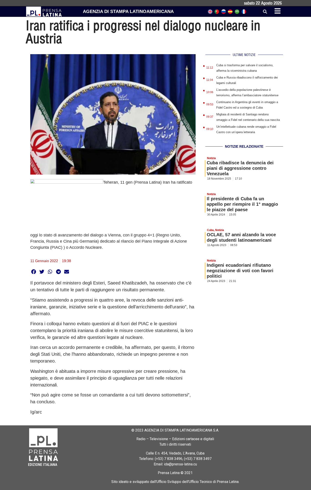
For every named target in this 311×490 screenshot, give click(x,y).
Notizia (211, 158)
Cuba (210, 230)
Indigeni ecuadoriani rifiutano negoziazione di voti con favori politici (240, 271)
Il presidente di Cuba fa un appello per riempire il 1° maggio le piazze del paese (242, 204)
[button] (265, 11)
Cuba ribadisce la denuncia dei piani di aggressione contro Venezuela (240, 168)
